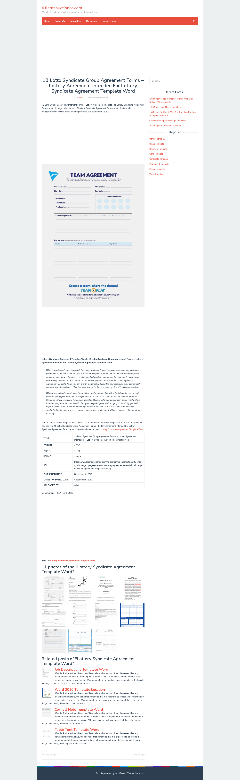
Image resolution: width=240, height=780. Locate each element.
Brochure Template (158, 148)
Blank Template (156, 143)
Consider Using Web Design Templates (167, 120)
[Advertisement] (120, 51)
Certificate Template (158, 158)
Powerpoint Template (159, 163)
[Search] (194, 21)
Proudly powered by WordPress (110, 773)
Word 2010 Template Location (80, 689)
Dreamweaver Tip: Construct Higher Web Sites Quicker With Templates (171, 100)
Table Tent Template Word (77, 729)
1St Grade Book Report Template (165, 107)
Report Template (157, 168)
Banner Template (157, 138)
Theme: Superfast (135, 773)
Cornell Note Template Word (79, 709)
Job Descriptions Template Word (81, 669)
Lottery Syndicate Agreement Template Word (122, 429)
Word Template (156, 174)
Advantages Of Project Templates (165, 125)
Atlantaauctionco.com (62, 8)
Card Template (156, 153)
